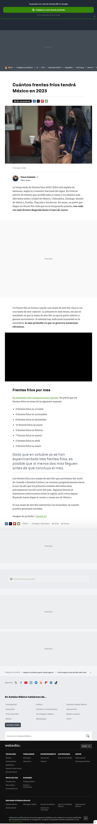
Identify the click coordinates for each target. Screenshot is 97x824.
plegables (69, 67)
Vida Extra (27, 761)
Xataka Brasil (11, 808)
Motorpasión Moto (82, 761)
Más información (15, 821)
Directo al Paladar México (65, 805)
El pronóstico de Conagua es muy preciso (35, 397)
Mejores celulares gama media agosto (38, 672)
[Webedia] (13, 745)
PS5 (43, 67)
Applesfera (10, 765)
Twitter (38, 101)
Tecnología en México (45, 714)
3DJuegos (27, 758)
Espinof (43, 761)
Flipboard (42, 101)
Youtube (26, 682)
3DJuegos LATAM (29, 804)
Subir (84, 746)
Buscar (88, 736)
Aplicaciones (71, 709)
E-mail (46, 101)
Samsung (80, 67)
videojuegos (41, 718)
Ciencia (66, 523)
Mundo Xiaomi (11, 772)
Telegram (36, 682)
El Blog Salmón (29, 781)
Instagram (31, 682)
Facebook (34, 101)
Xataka (8, 758)
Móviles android (73, 714)
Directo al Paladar (65, 758)
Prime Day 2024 (12, 714)
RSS (41, 682)
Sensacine (45, 758)
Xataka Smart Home (13, 768)
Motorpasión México (80, 805)
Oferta (10, 67)
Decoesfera (10, 785)
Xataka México (11, 804)
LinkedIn (51, 682)
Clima (56, 523)
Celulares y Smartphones (46, 709)
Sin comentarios (23, 101)
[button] (29, 176)
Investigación (11, 704)
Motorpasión (80, 758)
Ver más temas (12, 725)
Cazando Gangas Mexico (76, 704)
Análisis (39, 704)
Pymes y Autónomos (27, 786)
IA (37, 67)
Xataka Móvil (11, 761)
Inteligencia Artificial (25, 67)
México (8, 718)
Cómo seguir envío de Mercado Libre (72, 672)
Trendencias (10, 781)
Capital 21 (41, 516)
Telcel (68, 718)
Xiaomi (90, 67)
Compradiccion (12, 788)
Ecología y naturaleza (41, 523)
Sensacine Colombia (45, 809)
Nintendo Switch (54, 67)
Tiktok (56, 682)
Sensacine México (48, 804)
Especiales (10, 709)
